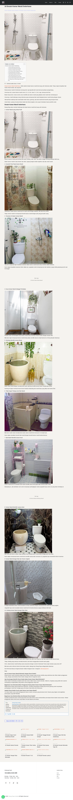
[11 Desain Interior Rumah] (12, 739)
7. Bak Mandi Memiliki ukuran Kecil (14, 75)
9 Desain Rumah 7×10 (27, 755)
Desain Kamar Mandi (13, 10)
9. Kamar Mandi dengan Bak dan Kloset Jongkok (16, 77)
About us (58, 774)
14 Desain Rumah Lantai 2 (44, 755)
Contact (58, 777)
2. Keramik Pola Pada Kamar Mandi (14, 68)
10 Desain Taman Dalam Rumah (36, 280)
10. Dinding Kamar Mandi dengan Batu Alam (15, 79)
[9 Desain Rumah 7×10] (28, 749)
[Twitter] (11, 714)
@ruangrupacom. (45, 668)
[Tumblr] (14, 714)
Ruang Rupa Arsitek (15, 704)
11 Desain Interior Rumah (11, 745)
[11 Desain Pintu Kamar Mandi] (44, 739)
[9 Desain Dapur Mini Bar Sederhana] (60, 729)
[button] (3, 797)
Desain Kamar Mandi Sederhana (12, 65)
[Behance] (13, 714)
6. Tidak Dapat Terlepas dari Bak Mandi (15, 73)
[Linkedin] (8, 714)
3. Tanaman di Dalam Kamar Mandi (14, 69)
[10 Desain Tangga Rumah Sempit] (44, 729)
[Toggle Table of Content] (24, 64)
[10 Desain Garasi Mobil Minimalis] (28, 729)
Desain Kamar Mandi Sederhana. (12, 86)
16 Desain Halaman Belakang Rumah (36, 498)
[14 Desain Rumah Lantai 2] (44, 749)
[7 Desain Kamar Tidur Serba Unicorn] (28, 739)
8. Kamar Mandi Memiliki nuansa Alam (14, 76)
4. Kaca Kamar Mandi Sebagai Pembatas (15, 71)
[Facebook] (7, 714)
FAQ (9, 80)
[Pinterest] (10, 714)
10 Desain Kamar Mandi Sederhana (27, 10)
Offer (57, 776)
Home (6, 10)
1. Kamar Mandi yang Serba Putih (14, 67)
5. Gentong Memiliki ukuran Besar (14, 72)
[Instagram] (5, 714)
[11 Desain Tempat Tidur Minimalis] (12, 749)
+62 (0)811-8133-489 (11, 773)
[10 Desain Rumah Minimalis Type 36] (60, 739)
